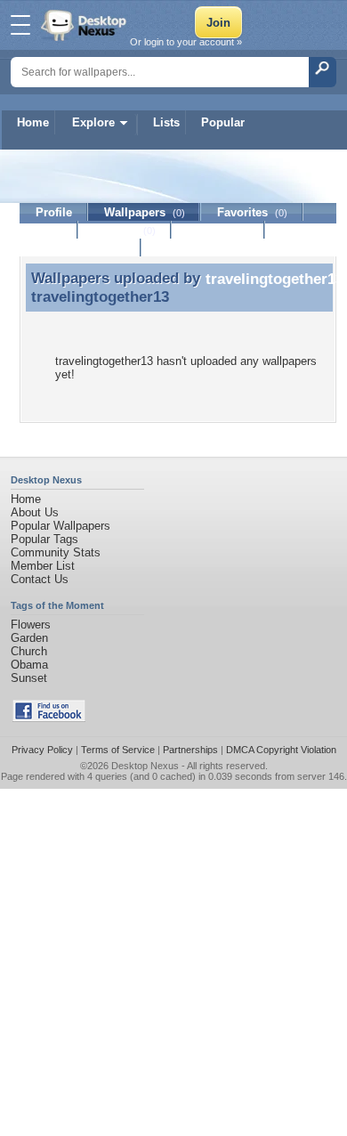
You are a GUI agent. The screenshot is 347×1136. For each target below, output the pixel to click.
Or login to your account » (186, 42)
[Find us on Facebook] (48, 718)
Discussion (218, 230)
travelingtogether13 (100, 296)
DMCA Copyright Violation (281, 749)
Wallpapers (144, 212)
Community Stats (56, 552)
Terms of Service (118, 749)
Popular (223, 122)
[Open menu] (20, 25)
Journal (125, 230)
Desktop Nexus (145, 765)
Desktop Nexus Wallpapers (85, 25)
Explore (93, 122)
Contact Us (40, 579)
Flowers (31, 624)
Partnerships (190, 749)
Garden (29, 638)
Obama (29, 664)
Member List (43, 565)
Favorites (252, 212)
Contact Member (80, 248)
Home (33, 122)
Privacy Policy (42, 749)
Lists (166, 122)
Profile (54, 212)
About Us (35, 512)
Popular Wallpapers (60, 525)
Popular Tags (44, 539)
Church (29, 651)
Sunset (29, 678)
